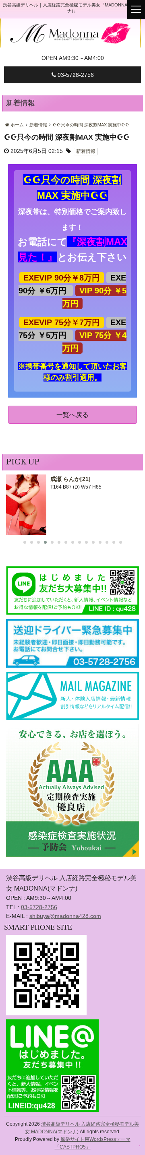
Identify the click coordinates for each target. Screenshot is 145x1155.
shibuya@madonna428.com (65, 916)
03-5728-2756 (75, 75)
